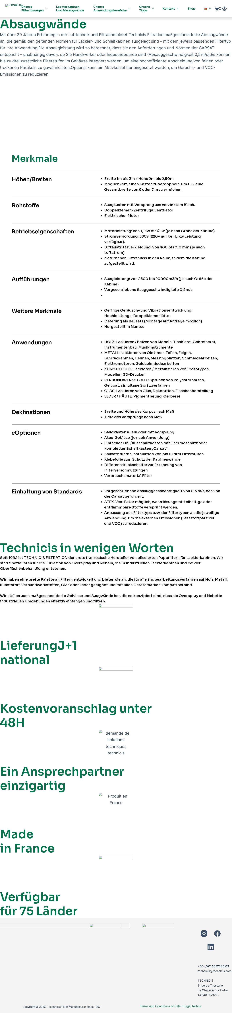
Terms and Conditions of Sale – (161, 1006)
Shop (191, 9)
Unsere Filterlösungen (32, 8)
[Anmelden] (224, 9)
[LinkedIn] (211, 947)
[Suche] (220, 8)
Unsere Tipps (144, 8)
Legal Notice (192, 1006)
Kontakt (169, 9)
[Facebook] (217, 933)
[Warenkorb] (216, 9)
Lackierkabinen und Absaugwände (70, 8)
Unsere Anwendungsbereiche (110, 8)
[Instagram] (204, 933)
